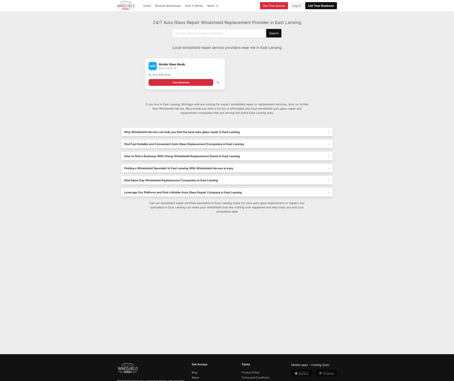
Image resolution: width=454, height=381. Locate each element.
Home (147, 5)
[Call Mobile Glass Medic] (218, 82)
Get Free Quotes (274, 5)
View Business (181, 82)
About (195, 377)
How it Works (194, 5)
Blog (194, 372)
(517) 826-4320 (161, 74)
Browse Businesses (168, 5)
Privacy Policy (250, 372)
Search (273, 33)
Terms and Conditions (256, 377)
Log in (296, 5)
